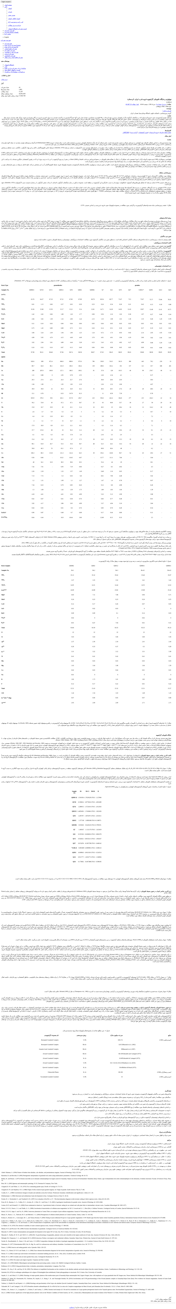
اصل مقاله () (132, 104)
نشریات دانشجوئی (9, 56)
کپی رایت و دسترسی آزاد (15, 22)
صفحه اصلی (8, 5)
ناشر (5, 7)
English (6, 37)
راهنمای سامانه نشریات (11, 32)
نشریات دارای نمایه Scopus (12, 45)
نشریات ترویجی (9, 54)
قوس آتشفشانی (143, 132)
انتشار (10, 8)
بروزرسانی (4, 79)
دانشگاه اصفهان (9, 65)
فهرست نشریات (9, 30)
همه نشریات (8, 43)
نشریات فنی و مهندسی (11, 52)
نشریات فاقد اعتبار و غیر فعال (13, 57)
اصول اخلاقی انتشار (14, 18)
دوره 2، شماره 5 (161, 104)
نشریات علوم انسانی (10, 49)
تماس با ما (7, 34)
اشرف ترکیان (166, 111)
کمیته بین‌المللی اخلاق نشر (12, 70)
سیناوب (71, 1307)
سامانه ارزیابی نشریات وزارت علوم (15, 68)
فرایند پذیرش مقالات (14, 25)
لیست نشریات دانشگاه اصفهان (17, 29)
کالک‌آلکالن (126, 132)
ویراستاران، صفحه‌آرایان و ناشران (14, 72)
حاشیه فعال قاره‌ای (165, 132)
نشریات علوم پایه (9, 50)
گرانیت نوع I (133, 132)
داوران (10, 12)
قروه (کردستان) (153, 132)
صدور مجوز (11, 15)
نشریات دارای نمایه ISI (11, 47)
